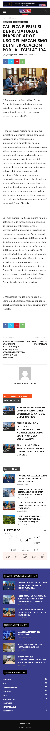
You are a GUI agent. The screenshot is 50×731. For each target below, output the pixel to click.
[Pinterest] (16, 61)
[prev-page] (4, 461)
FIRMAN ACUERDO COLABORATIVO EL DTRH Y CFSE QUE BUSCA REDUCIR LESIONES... (31, 659)
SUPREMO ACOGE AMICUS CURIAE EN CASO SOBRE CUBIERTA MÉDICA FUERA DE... (32, 478)
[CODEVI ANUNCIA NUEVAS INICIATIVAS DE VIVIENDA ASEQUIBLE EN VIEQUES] (9, 519)
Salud (25, 22)
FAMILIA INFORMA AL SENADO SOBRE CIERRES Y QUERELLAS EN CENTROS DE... (31, 505)
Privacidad (25, 723)
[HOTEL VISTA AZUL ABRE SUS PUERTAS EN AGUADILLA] (9, 647)
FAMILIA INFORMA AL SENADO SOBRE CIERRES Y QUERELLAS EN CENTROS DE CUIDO (31, 450)
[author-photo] (25, 380)
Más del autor (11, 400)
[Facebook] (5, 61)
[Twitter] (11, 61)
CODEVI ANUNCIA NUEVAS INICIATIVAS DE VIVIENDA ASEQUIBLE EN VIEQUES (29, 519)
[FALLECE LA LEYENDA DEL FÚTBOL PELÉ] (9, 635)
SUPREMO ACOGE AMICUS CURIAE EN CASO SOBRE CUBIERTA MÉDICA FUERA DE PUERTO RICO (31, 412)
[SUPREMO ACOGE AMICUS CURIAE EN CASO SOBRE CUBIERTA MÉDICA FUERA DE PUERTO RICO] (9, 410)
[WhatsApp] (22, 61)
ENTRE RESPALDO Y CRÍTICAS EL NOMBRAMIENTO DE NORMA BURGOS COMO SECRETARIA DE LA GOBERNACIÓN (30, 431)
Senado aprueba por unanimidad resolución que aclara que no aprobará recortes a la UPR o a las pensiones (14, 349)
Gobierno (17, 22)
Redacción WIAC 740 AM (14, 54)
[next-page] (8, 461)
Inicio (4, 18)
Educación (12, 18)
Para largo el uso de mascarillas (36, 342)
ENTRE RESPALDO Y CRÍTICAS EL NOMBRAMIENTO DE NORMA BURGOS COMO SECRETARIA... (31, 492)
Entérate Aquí (6, 413)
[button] (4, 11)
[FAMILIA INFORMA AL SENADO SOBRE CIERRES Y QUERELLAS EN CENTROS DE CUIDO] (9, 448)
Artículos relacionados (17, 396)
